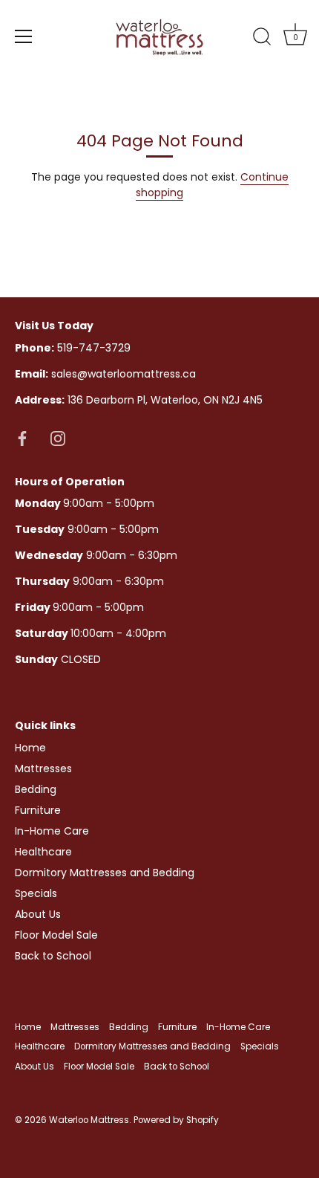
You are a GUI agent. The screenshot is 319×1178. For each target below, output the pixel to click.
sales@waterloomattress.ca (105, 373)
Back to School (53, 955)
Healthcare (43, 851)
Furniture (38, 810)
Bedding (35, 789)
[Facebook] (22, 437)
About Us (38, 914)
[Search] (262, 38)
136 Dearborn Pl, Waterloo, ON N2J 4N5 (139, 399)
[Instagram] (57, 437)
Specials (36, 893)
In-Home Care (52, 830)
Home (30, 747)
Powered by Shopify (176, 1120)
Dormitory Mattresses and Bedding (104, 872)
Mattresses (43, 768)
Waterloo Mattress (89, 1120)
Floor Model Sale (56, 935)
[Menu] (23, 36)
